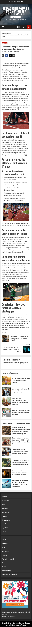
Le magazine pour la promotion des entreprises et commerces (16, 12)
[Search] (23, 27)
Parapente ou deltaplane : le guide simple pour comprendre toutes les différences (6, 483)
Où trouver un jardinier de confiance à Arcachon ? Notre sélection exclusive (6, 462)
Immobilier (5, 524)
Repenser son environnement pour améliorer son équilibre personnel (6, 401)
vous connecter (15, 363)
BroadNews (15, 625)
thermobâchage (6, 571)
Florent (5, 51)
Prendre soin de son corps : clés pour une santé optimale (6, 380)
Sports (4, 567)
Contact (29, 27)
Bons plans (5, 512)
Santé (3, 563)
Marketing (5, 543)
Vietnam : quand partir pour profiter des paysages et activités (6, 412)
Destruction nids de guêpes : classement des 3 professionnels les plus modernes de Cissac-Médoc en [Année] (6, 430)
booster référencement (15, 612)
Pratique (4, 555)
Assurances (5, 500)
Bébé (3, 504)
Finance (4, 516)
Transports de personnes (9, 574)
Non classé (4, 43)
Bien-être (5, 508)
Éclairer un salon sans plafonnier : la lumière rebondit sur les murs (6, 473)
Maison (4, 539)
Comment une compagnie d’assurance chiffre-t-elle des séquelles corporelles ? (6, 441)
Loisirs (4, 532)
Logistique (5, 528)
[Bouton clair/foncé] (18, 27)
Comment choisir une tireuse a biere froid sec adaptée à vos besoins (6, 452)
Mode (3, 547)
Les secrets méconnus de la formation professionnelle (6, 391)
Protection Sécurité (8, 559)
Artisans (4, 497)
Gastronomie (6, 520)
